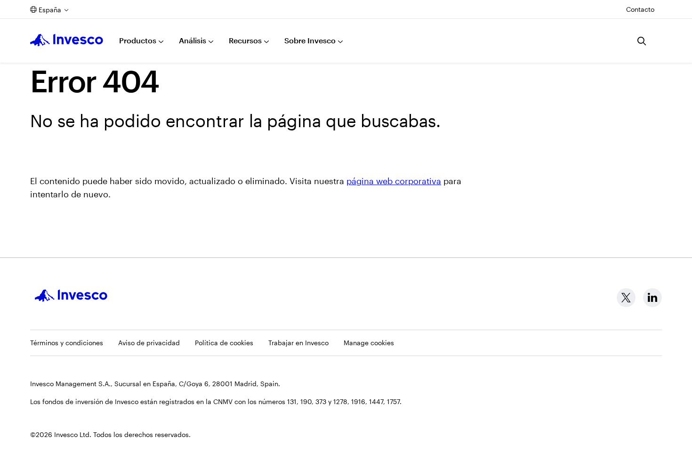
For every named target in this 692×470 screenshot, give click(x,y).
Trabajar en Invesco (298, 343)
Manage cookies (369, 343)
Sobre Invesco (310, 40)
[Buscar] (642, 41)
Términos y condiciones (66, 343)
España (50, 10)
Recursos (245, 40)
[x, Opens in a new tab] (626, 297)
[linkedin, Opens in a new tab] (652, 297)
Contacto (640, 9)
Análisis (192, 40)
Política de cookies (224, 343)
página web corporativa (393, 181)
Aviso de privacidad (149, 343)
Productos (137, 40)
